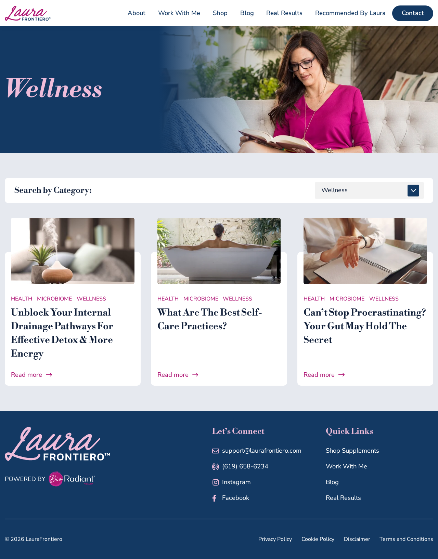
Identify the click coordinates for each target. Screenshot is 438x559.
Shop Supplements (352, 450)
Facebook (235, 497)
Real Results (343, 497)
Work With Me (346, 466)
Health (21, 299)
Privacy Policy (275, 539)
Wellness (91, 299)
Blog (332, 482)
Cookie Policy (317, 539)
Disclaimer (357, 539)
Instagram (236, 482)
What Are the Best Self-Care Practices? (209, 319)
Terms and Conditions (406, 539)
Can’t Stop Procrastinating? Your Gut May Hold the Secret (365, 326)
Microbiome (54, 299)
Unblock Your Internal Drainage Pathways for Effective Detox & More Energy (62, 333)
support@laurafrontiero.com (261, 450)
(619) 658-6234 (245, 466)
